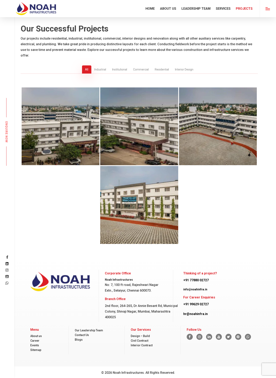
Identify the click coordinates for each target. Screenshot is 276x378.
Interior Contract (142, 345)
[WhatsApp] (248, 337)
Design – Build (140, 336)
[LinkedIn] (209, 337)
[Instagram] (199, 337)
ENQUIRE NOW (6, 131)
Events (34, 345)
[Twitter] (228, 337)
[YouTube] (219, 337)
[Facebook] (190, 337)
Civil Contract (139, 340)
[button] (268, 8)
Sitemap (35, 350)
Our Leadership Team (89, 330)
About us (36, 336)
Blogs (79, 339)
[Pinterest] (238, 337)
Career (34, 340)
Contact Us (82, 335)
